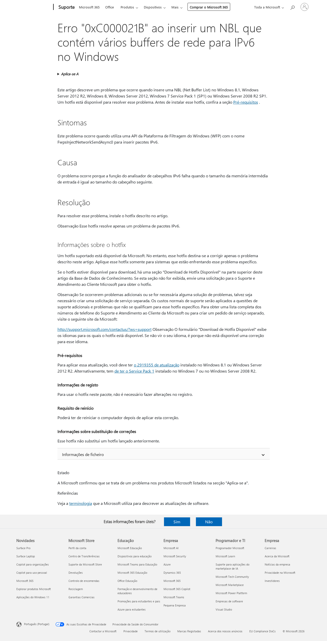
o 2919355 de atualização (156, 364)
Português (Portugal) (36, 624)
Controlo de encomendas (83, 581)
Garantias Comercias (81, 597)
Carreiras (270, 548)
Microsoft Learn (225, 556)
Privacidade (130, 631)
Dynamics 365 (172, 572)
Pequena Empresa (175, 605)
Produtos (127, 7)
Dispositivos (153, 7)
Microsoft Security (175, 556)
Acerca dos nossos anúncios (225, 631)
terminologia (80, 503)
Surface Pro (23, 548)
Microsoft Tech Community (232, 577)
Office (109, 7)
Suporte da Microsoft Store (85, 564)
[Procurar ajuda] (292, 6)
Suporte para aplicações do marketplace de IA (232, 566)
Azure (167, 564)
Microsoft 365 (89, 7)
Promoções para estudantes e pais (139, 601)
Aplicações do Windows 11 (32, 597)
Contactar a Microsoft (102, 631)
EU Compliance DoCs (262, 631)
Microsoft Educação (130, 548)
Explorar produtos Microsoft (33, 589)
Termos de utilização (157, 631)
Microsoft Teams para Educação (137, 564)
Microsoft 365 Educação (132, 572)
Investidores (272, 581)
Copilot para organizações (32, 564)
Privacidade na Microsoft (280, 572)
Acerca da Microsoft (277, 556)
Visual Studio (224, 609)
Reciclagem (75, 589)
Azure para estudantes (132, 609)
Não (209, 521)
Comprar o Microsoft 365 (209, 7)
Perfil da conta (77, 548)
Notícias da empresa (277, 564)
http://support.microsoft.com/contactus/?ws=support (104, 329)
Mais (175, 7)
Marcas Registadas (189, 631)
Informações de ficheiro (83, 454)
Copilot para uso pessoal (31, 572)
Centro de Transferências (84, 556)
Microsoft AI (171, 548)
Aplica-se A (69, 73)
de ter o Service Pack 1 (134, 371)
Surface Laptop (25, 556)
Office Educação (127, 581)
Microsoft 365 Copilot (177, 589)
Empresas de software (229, 601)
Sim (176, 521)
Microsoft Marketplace (230, 585)
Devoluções (75, 572)
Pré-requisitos (245, 102)
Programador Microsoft (230, 548)
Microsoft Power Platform (231, 593)
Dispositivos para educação (134, 556)
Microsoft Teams (174, 597)
